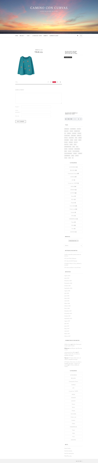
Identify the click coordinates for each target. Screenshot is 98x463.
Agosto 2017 (67, 321)
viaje (66, 157)
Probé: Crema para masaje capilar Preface (72, 345)
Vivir (28, 35)
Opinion (71, 142)
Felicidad (71, 137)
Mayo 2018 (66, 298)
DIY (73, 180)
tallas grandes (68, 153)
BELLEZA (22, 35)
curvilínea (67, 135)
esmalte (79, 135)
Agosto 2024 (67, 275)
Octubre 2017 (67, 316)
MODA (72, 186)
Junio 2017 (66, 326)
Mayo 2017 (66, 328)
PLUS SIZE (72, 206)
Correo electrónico (17, 111)
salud (69, 151)
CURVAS (72, 177)
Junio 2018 (66, 296)
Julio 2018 (66, 293)
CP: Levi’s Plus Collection (70, 258)
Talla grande (76, 151)
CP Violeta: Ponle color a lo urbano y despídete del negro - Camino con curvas (72, 363)
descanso (73, 135)
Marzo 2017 (67, 333)
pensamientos (68, 146)
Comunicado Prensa (72, 173)
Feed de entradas (68, 451)
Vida (70, 157)
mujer (66, 142)
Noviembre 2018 (68, 283)
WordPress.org (67, 456)
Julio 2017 (66, 323)
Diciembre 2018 (68, 280)
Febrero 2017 (67, 336)
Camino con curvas (49, 8)
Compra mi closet (54, 35)
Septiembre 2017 (68, 318)
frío (76, 137)
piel (77, 146)
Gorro (80, 137)
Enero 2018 (67, 308)
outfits (66, 144)
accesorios (72, 128)
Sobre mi (46, 35)
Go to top (79, 461)
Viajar (72, 222)
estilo (66, 137)
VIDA (72, 225)
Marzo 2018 (67, 303)
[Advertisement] (73, 86)
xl (72, 157)
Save (55, 82)
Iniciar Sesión (67, 448)
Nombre (17, 107)
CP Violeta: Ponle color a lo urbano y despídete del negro (72, 354)
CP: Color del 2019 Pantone (70, 261)
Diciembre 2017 (68, 311)
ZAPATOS (72, 232)
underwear (67, 155)
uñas (72, 155)
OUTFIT (72, 193)
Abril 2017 (66, 331)
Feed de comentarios (69, 453)
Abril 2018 (66, 301)
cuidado (74, 133)
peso (74, 146)
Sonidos (72, 212)
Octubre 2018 (67, 286)
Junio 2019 (66, 278)
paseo (71, 144)
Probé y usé (72, 209)
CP (65, 133)
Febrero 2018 (67, 306)
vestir (76, 155)
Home (16, 35)
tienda (75, 153)
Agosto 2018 (67, 291)
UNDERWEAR (72, 219)
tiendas (80, 153)
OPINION (72, 190)
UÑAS (72, 215)
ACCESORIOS (72, 167)
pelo (75, 144)
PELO (72, 199)
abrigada (67, 128)
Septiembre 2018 (68, 288)
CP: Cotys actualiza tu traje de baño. (72, 267)
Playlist (72, 202)
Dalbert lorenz (67, 344)
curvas (79, 133)
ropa (66, 151)
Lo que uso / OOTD (37, 35)
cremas (69, 133)
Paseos (72, 196)
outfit (75, 142)
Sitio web (17, 116)
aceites (79, 128)
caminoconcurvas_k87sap (70, 352)
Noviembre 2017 (68, 313)
